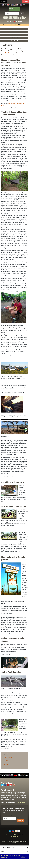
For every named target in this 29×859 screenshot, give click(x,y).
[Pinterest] (8, 785)
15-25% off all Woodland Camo (14, 24)
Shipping (20, 834)
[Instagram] (14, 785)
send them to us (6, 53)
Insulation (6, 760)
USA (5, 4)
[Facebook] (5, 785)
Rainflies (5, 758)
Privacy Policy (14, 836)
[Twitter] (2, 785)
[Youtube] (11, 785)
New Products (6, 763)
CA (9, 4)
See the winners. (22, 802)
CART (26, 1)
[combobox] (14, 847)
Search (21, 13)
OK (23, 856)
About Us (14, 834)
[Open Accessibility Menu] (26, 429)
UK (18, 4)
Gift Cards (6, 764)
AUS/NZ (23, 4)
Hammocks (6, 756)
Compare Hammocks (8, 757)
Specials (5, 765)
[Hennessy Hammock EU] (14, 18)
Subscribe (20, 820)
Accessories (6, 761)
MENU (4, 1)
